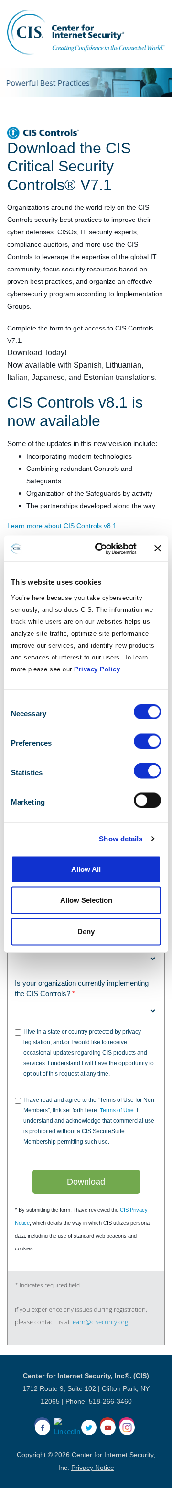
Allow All (86, 869)
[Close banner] (157, 548)
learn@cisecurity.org (99, 1322)
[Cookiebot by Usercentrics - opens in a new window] (101, 548)
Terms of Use (117, 1110)
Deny (86, 931)
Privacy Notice (92, 1467)
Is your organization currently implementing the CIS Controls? (82, 988)
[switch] (147, 741)
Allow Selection (86, 900)
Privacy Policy (97, 668)
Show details (120, 839)
